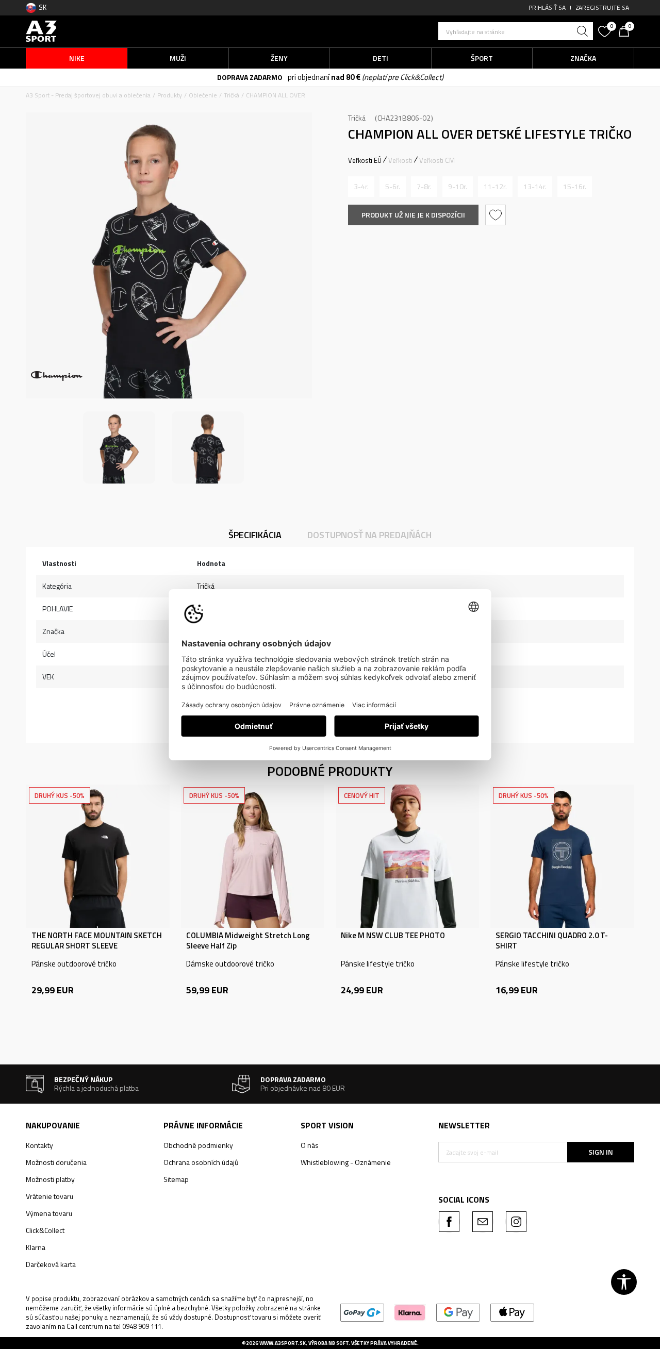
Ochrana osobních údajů (200, 1162)
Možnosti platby (50, 1179)
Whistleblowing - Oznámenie (346, 1162)
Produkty (169, 95)
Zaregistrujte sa (602, 7)
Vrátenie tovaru (49, 1196)
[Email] (482, 1221)
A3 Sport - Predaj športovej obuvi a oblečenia (88, 95)
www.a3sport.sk (282, 1343)
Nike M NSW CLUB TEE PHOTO (393, 935)
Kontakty (39, 1145)
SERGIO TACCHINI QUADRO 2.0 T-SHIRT (552, 940)
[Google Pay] (458, 1312)
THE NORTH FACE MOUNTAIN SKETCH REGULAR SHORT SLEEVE (96, 940)
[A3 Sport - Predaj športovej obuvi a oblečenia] (41, 30)
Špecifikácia (255, 535)
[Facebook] (449, 1221)
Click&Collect (45, 1230)
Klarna (35, 1247)
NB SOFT (338, 1343)
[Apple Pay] (512, 1312)
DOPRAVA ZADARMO (250, 77)
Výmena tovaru (49, 1213)
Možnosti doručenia (56, 1162)
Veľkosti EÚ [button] (365, 160)
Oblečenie (203, 95)
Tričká (231, 95)
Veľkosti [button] (400, 160)
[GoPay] (362, 1312)
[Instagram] (516, 1221)
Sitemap (176, 1179)
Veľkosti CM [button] (437, 160)
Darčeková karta (51, 1264)
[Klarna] (410, 1312)
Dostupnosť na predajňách (369, 535)
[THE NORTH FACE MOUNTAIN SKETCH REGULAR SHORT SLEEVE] (98, 856)
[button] (515, 31)
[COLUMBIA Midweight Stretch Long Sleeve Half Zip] (252, 856)
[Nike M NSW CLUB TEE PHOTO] (407, 856)
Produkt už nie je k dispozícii (413, 214)
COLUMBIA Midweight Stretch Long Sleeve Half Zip (248, 940)
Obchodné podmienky (198, 1145)
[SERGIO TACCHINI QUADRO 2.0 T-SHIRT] (562, 856)
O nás (310, 1145)
